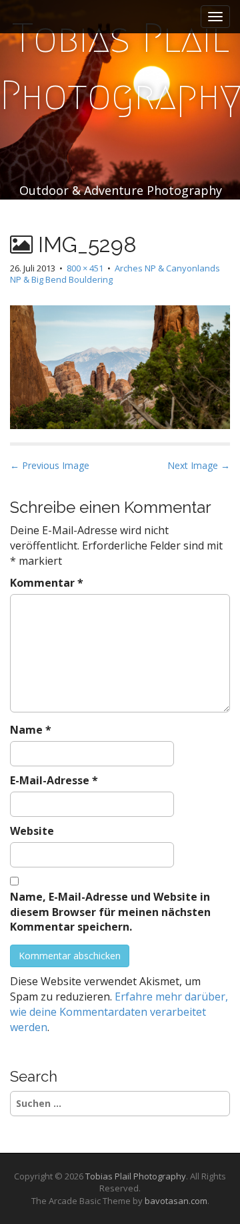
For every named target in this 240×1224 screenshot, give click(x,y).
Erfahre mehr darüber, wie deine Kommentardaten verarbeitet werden (119, 1011)
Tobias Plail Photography (135, 1176)
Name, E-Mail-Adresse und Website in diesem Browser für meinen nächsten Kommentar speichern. (110, 912)
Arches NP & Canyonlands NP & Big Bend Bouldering (115, 273)
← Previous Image (49, 465)
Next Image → (198, 465)
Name (30, 729)
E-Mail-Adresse (54, 780)
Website (32, 831)
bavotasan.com (176, 1201)
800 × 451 (85, 268)
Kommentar (46, 582)
